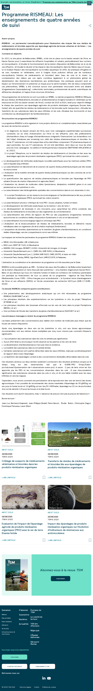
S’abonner (23, 610)
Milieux (4, 614)
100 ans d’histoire (35, 625)
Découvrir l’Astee (35, 643)
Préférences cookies (49, 687)
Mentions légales (25, 687)
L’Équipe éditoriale (35, 636)
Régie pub (35, 630)
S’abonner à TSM (42, 666)
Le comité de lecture (36, 618)
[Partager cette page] (90, 25)
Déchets (5, 625)
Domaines (6, 610)
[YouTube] (49, 678)
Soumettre (23, 615)
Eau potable (6, 618)
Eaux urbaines (7, 621)
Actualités (23, 624)
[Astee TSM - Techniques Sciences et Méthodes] (6, 6)
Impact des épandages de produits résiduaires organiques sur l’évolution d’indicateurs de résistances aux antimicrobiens (68, 528)
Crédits (36, 687)
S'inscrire (15, 657)
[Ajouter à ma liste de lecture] (44, 477)
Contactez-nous (14, 666)
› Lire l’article (8, 477)
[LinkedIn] (43, 678)
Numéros (23, 619)
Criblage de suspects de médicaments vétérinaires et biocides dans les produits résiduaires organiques (23, 464)
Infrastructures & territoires (8, 633)
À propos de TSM (36, 611)
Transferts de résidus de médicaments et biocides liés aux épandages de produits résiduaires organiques (69, 464)
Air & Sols (5, 628)
